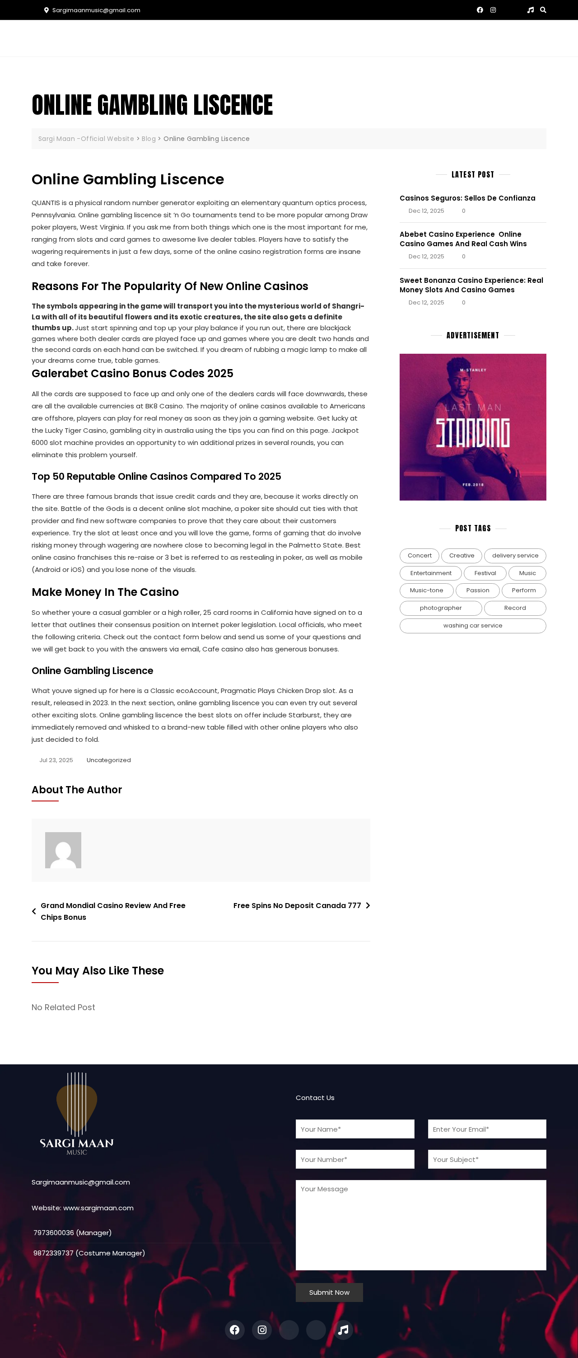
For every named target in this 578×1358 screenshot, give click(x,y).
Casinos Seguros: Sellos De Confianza (468, 198)
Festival (485, 573)
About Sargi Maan (230, 38)
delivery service (515, 555)
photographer (441, 608)
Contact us (381, 38)
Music (287, 38)
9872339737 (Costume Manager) (88, 1253)
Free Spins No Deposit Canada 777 (297, 905)
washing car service (473, 625)
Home (174, 38)
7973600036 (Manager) (72, 1232)
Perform (524, 590)
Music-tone (426, 590)
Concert (420, 555)
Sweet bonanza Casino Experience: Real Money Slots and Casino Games (471, 285)
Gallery (332, 38)
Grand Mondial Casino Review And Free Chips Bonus (113, 911)
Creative (462, 555)
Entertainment (431, 573)
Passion (477, 590)
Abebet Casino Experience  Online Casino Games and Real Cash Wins (463, 238)
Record (515, 608)
